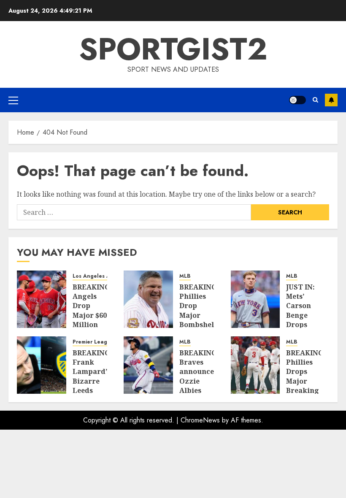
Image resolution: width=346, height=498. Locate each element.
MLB (185, 276)
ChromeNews (200, 420)
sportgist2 (173, 49)
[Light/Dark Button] (297, 100)
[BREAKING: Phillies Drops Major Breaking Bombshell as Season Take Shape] (255, 365)
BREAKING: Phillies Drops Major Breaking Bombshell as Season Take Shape (305, 390)
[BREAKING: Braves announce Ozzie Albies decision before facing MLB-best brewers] (148, 365)
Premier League (93, 342)
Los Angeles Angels (98, 276)
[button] (13, 100)
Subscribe (331, 100)
